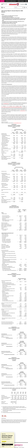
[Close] (13, 433)
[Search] (22, 7)
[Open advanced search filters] (24, 7)
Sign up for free (7, 444)
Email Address (4, 441)
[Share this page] (26, 7)
